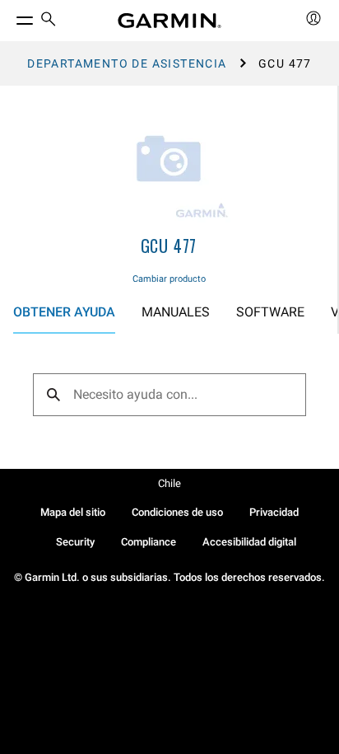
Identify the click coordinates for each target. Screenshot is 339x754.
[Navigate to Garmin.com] (169, 20)
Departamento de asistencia (126, 63)
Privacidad (274, 512)
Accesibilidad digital (249, 542)
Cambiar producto (169, 279)
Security (75, 542)
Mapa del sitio (72, 512)
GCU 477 (169, 245)
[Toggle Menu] (10, 16)
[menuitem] (48, 21)
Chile (169, 483)
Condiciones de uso (177, 512)
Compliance (148, 542)
